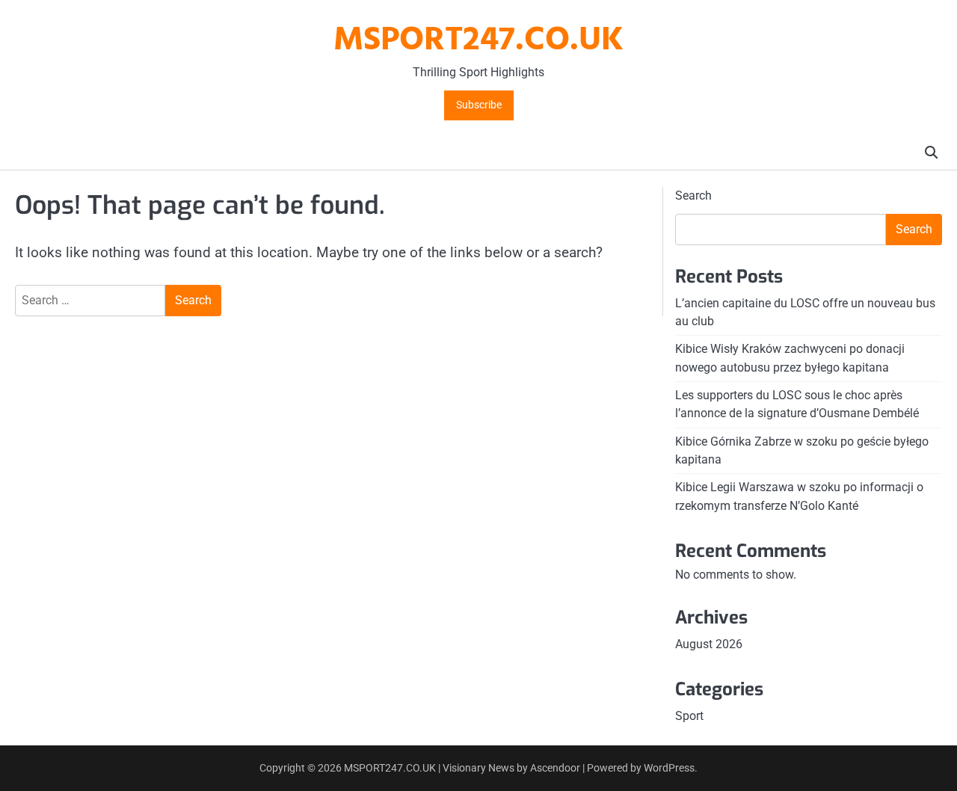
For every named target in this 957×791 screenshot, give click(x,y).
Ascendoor (555, 768)
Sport (689, 716)
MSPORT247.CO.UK (478, 41)
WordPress (669, 768)
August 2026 (708, 644)
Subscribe (479, 105)
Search (693, 195)
